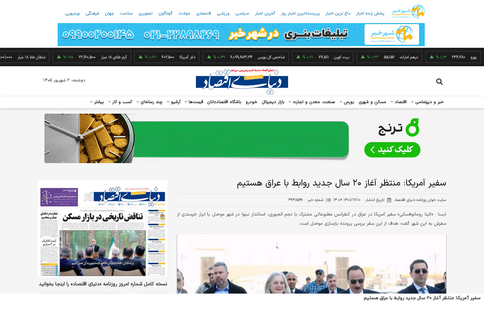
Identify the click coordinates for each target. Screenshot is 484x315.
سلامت (126, 13)
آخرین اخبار (265, 13)
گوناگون (165, 13)
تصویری (145, 13)
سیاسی (242, 13)
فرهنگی (92, 13)
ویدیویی (72, 13)
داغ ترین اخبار (338, 13)
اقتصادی (203, 13)
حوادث (184, 13)
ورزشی (223, 13)
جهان (109, 13)
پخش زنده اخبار (370, 13)
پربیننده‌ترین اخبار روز (300, 13)
